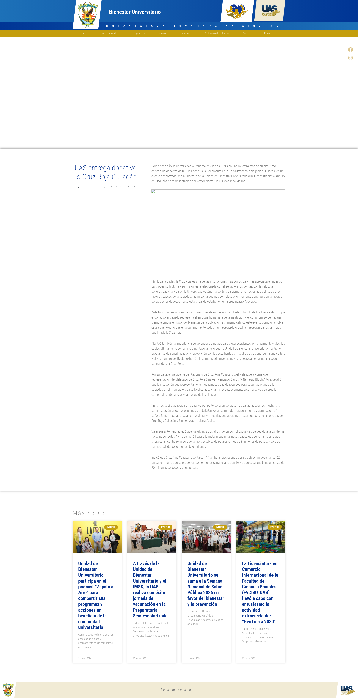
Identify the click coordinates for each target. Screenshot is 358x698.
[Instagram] (350, 58)
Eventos (161, 33)
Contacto (269, 33)
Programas (139, 33)
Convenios (186, 33)
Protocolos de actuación (217, 33)
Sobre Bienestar (109, 33)
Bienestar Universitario (135, 12)
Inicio (85, 33)
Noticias (247, 33)
